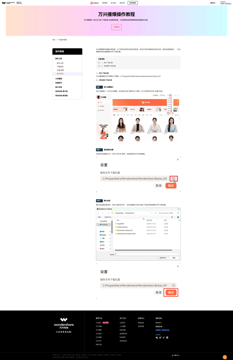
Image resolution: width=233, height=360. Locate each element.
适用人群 (122, 3)
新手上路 (60, 63)
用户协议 (94, 355)
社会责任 (123, 337)
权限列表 (106, 355)
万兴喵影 (99, 330)
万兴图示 (99, 334)
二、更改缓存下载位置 (108, 66)
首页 (53, 40)
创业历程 (123, 330)
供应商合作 (123, 341)
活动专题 (141, 326)
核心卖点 (113, 3)
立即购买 (116, 27)
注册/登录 (60, 70)
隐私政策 (100, 355)
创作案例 (104, 3)
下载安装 (60, 67)
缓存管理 (60, 74)
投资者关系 (123, 334)
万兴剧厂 (99, 323)
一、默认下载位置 (107, 63)
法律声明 (119, 355)
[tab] (67, 57)
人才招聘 (123, 326)
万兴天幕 (99, 326)
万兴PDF (99, 341)
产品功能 (112, 355)
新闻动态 (141, 323)
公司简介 (123, 323)
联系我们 (158, 323)
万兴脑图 (99, 337)
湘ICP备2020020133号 (82, 357)
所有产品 (99, 344)
